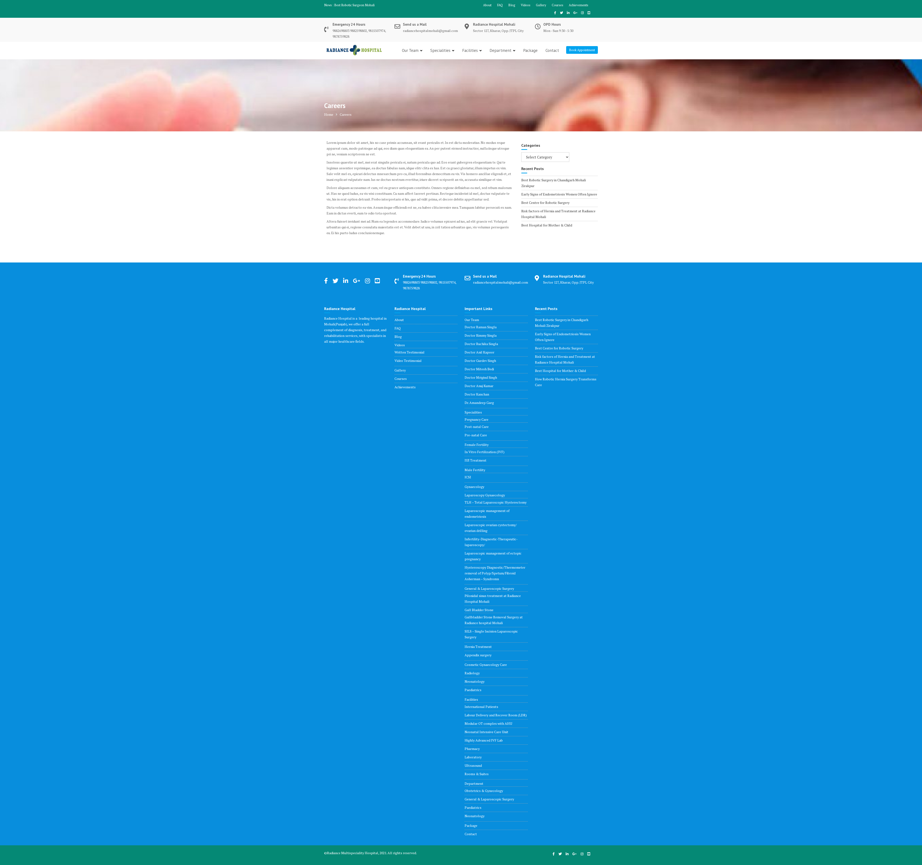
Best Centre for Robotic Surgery (545, 202)
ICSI (468, 477)
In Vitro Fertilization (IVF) (484, 452)
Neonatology (475, 681)
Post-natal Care (477, 426)
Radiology (472, 673)
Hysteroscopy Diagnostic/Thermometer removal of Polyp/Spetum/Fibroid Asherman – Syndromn (495, 573)
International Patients (481, 706)
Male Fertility (475, 470)
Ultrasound (473, 765)
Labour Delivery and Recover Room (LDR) (496, 715)
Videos (525, 5)
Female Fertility (477, 444)
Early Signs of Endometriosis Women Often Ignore (559, 194)
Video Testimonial (408, 360)
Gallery (541, 5)
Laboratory (473, 757)
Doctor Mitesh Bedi (479, 369)
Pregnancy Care (476, 419)
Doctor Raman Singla (481, 327)
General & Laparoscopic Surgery (489, 588)
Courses (557, 5)
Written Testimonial (409, 352)
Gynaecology (474, 486)
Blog (511, 5)
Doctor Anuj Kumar (479, 386)
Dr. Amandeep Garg (479, 402)
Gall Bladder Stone (479, 610)
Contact (552, 50)
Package (530, 50)
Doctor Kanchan (477, 394)
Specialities (440, 50)
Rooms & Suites (477, 774)
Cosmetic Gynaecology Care (486, 664)
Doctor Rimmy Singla (481, 335)
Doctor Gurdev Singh (480, 360)
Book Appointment (582, 50)
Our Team (410, 50)
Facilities (470, 50)
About (487, 5)
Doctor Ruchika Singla (481, 343)
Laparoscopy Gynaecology (485, 495)
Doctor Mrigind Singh (481, 377)
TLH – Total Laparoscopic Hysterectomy (496, 502)
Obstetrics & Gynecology (484, 790)
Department (500, 50)
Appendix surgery (478, 655)
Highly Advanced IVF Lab (484, 740)
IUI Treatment (475, 460)
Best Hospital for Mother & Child (546, 225)
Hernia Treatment (478, 646)
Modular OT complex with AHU (488, 723)
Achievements (578, 5)
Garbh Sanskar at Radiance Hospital (358, 5)
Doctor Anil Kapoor (479, 352)
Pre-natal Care (476, 435)
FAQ (500, 5)
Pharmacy (472, 748)
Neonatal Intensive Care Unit (486, 732)
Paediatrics (473, 690)
